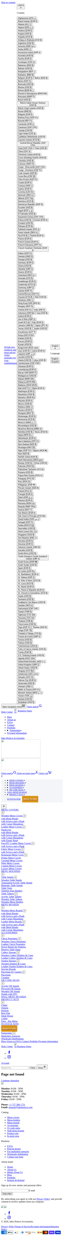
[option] (27, 18)
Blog (9, 717)
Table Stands (7, 877)
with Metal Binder (9, 818)
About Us (11, 1169)
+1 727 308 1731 (17, 1104)
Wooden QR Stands (10, 991)
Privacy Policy (43, 1199)
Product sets (12, 1133)
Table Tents (6, 888)
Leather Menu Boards (11, 921)
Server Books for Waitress (13, 947)
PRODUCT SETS (16, 795)
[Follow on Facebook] (9, 1053)
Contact (10, 725)
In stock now (13, 1136)
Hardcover (6, 830)
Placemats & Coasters (11, 972)
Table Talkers (7, 893)
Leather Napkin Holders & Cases (16, 966)
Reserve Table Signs (10, 949)
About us (11, 719)
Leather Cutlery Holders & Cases (16, 958)
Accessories (12, 1125)
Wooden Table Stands (11, 880)
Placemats (6, 975)
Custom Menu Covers (11, 866)
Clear (33, 1068)
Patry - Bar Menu (9, 1021)
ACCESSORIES (15, 787)
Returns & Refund (15, 1180)
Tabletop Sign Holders (11, 891)
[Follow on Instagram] (9, 1058)
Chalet (4, 1005)
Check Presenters (9, 938)
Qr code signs (13, 1128)
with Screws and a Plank (12, 821)
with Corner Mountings (12, 824)
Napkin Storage (9, 961)
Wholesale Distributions (12, 1038)
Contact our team (15, 1157)
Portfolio (11, 727)
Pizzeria (5, 1010)
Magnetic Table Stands (12, 885)
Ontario (4, 1008)
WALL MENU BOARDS (17, 792)
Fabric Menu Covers (11, 849)
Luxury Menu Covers (11, 868)
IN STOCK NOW (22, 799)
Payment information (17, 733)
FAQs (10, 722)
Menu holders (13, 1120)
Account (5, 1063)
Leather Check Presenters (13, 944)
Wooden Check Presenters (13, 941)
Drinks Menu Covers (11, 858)
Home (10, 1167)
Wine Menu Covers (10, 863)
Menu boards (13, 1122)
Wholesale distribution (17, 1154)
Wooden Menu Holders (12, 902)
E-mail (32, 1190)
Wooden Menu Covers (12, 815)
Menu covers (13, 1117)
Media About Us (15, 1172)
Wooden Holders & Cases (13, 964)
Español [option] (55, 362)
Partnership (15, 730)
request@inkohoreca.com (20, 1107)
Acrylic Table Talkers (11, 896)
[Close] (3, 806)
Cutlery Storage (9, 952)
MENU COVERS (16, 780)
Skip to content (8, 2)
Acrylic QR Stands (10, 986)
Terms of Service (23, 1226)
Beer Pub (5, 1013)
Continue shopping (10, 1080)
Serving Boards (8, 969)
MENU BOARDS (16, 785)
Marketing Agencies (10, 1036)
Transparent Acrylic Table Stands (16, 883)
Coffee (4, 1018)
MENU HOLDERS (17, 783)
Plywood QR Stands (11, 988)
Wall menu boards (15, 1130)
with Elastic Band (9, 840)
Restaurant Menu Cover (12, 855)
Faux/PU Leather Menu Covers (16, 843)
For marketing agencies (18, 1151)
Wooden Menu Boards (12, 910)
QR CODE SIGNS (16, 790)
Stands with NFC (9, 994)
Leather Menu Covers (11, 827)
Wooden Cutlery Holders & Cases (17, 955)
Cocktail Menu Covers (11, 860)
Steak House (7, 1016)
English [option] (55, 359)
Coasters (5, 977)
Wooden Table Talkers (11, 899)
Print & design (14, 1149)
